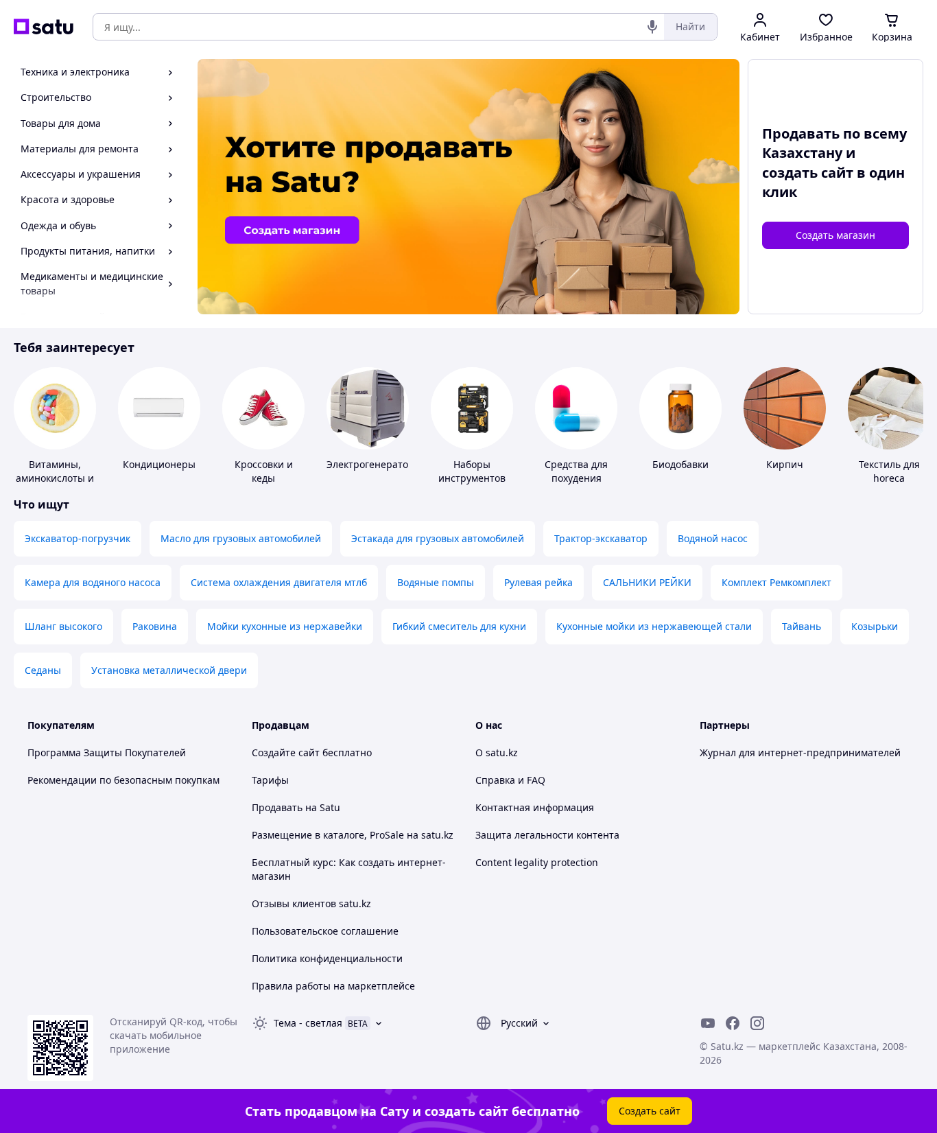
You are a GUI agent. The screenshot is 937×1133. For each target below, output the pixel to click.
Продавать (277, 807)
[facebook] (732, 1023)
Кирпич (784, 464)
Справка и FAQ (510, 779)
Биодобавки (680, 464)
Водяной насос (713, 538)
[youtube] (708, 1023)
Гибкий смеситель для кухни (459, 626)
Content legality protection (536, 862)
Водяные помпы (435, 582)
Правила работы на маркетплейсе (333, 985)
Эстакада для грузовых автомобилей (437, 538)
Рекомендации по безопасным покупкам (123, 779)
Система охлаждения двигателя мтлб (279, 582)
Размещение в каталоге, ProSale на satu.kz (352, 834)
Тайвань (801, 626)
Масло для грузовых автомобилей (241, 538)
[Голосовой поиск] (652, 27)
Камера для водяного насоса (93, 582)
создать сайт (807, 172)
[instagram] (757, 1023)
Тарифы (270, 779)
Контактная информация (534, 807)
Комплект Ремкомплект (776, 582)
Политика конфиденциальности (327, 958)
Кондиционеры (159, 464)
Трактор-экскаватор (601, 538)
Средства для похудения (576, 471)
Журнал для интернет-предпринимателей (800, 752)
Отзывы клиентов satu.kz (311, 903)
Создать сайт (649, 1110)
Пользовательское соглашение (325, 930)
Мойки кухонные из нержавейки (284, 626)
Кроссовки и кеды (264, 471)
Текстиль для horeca (889, 471)
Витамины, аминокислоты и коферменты (55, 478)
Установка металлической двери (169, 670)
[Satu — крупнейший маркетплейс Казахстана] (43, 27)
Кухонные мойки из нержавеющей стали (654, 626)
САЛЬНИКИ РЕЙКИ (647, 582)
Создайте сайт (286, 752)
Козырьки (874, 626)
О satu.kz (496, 752)
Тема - (308, 1022)
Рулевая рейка (538, 582)
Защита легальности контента (547, 834)
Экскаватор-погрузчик (77, 538)
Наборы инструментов (472, 471)
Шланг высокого (63, 626)
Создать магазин (835, 235)
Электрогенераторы (374, 464)
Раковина (154, 626)
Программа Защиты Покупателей (106, 752)
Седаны (43, 670)
